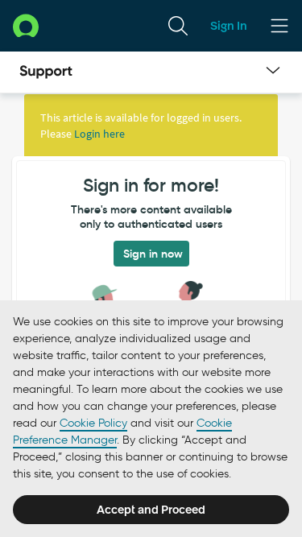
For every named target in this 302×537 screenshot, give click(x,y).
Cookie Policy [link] (93, 423)
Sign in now (153, 253)
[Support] (45, 72)
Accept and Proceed (151, 509)
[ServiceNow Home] (26, 25)
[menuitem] (178, 26)
